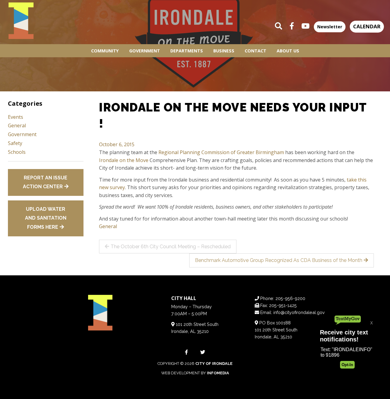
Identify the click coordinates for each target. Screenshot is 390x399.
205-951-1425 (283, 305)
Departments (186, 51)
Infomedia (218, 373)
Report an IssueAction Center (45, 182)
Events (15, 117)
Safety (15, 143)
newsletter (329, 27)
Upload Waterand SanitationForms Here (45, 218)
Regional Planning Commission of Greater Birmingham (221, 152)
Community (105, 51)
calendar (367, 26)
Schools (17, 152)
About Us (288, 51)
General (108, 226)
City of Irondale (213, 363)
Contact (255, 51)
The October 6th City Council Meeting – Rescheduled (171, 246)
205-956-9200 (290, 298)
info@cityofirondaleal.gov (299, 312)
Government (144, 51)
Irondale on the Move (123, 160)
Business (223, 51)
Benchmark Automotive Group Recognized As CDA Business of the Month (278, 260)
